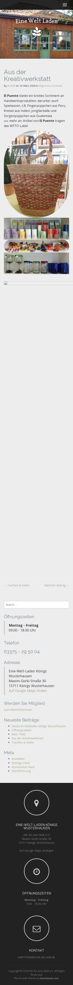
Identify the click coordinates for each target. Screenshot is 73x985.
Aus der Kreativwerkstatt (28, 738)
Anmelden (18, 759)
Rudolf (11, 85)
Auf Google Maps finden (28, 690)
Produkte (56, 85)
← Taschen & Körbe (16, 585)
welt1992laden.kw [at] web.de (36, 957)
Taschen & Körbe (23, 742)
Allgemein (44, 85)
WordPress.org (21, 771)
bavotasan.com (49, 978)
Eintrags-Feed (21, 763)
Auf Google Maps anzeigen (36, 850)
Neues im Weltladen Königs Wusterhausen (39, 726)
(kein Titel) (18, 734)
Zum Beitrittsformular (18, 710)
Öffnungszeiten (21, 730)
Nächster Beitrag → (56, 585)
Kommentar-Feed (23, 767)
